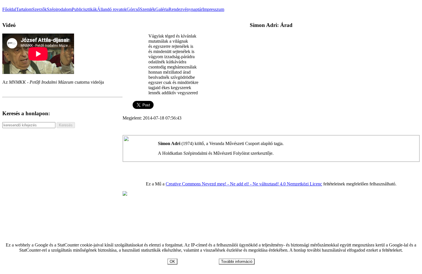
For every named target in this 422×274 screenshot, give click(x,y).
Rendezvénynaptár (185, 9)
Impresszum (213, 9)
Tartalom (24, 9)
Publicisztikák (84, 9)
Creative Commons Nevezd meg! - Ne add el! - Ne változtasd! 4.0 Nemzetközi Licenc (244, 183)
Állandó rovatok (112, 9)
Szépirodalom (59, 9)
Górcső (133, 9)
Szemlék (147, 9)
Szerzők (39, 9)
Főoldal (9, 9)
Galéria (162, 9)
